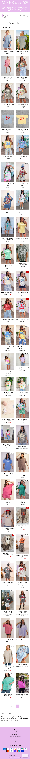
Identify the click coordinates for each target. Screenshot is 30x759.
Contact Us (15, 729)
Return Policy (15, 734)
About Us (15, 731)
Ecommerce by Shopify (17, 757)
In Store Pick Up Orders (15, 739)
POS (10, 757)
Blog (15, 741)
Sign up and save (14, 745)
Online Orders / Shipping (15, 736)
